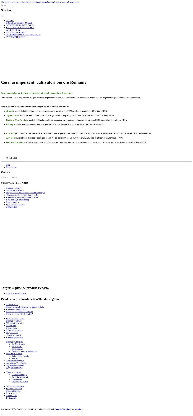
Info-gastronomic (13, 391)
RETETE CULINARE (16, 32)
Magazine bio (12, 333)
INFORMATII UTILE (15, 37)
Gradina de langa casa (15, 204)
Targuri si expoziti (13, 335)
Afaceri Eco (11, 325)
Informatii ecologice (14, 330)
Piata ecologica (12, 202)
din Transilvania (18, 344)
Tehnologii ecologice (15, 190)
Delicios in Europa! (14, 354)
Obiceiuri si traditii (14, 388)
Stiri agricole (11, 398)
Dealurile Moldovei (20, 377)
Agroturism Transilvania (16, 363)
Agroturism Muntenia (15, 365)
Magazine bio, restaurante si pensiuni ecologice (25, 193)
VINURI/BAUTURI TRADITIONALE (23, 35)
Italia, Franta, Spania (20, 356)
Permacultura (11, 207)
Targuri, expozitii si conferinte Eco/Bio (22, 195)
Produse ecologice (13, 188)
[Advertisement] (80, 58)
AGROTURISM (13, 30)
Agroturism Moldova (15, 361)
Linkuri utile (11, 395)
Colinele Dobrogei (19, 374)
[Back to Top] (2, 414)
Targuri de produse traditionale (24, 351)
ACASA (10, 20)
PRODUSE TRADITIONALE (19, 23)
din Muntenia (17, 349)
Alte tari (15, 358)
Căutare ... (5, 177)
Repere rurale (11, 393)
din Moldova (17, 346)
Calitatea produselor (14, 337)
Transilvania (17, 379)
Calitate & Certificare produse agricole (22, 197)
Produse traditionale (14, 342)
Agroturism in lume (14, 368)
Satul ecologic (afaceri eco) (17, 200)
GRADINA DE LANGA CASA (20, 28)
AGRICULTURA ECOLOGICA (20, 25)
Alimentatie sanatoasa (15, 386)
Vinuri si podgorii (13, 372)
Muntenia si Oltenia (20, 382)
